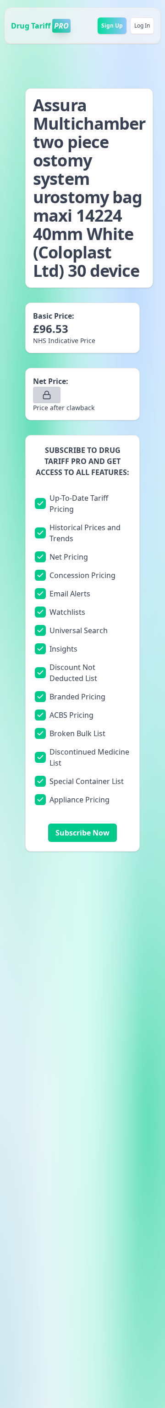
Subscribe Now (82, 833)
